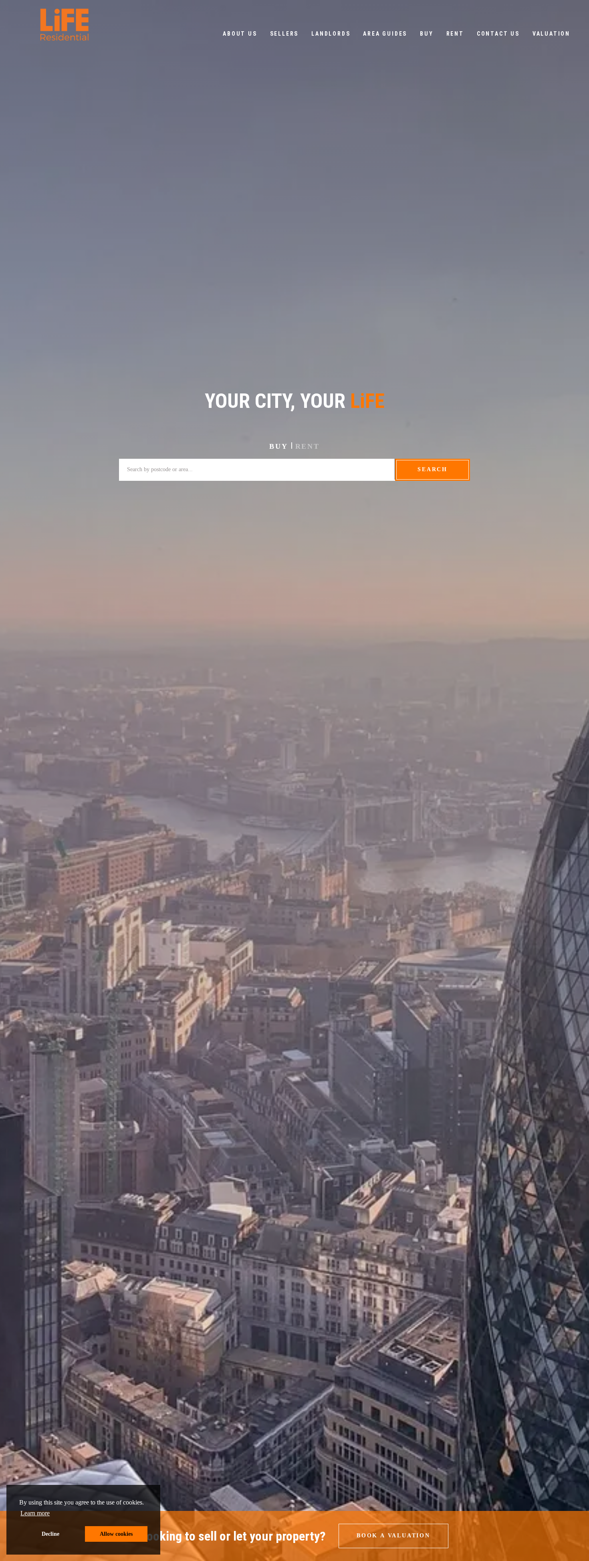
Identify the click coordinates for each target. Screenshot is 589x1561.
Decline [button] (50, 1534)
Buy (426, 33)
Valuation (551, 33)
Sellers (284, 33)
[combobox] (257, 469)
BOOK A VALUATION (393, 1536)
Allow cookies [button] (116, 1534)
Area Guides (385, 33)
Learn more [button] (35, 1513)
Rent (455, 33)
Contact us (498, 33)
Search (433, 469)
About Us (240, 33)
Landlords (330, 33)
